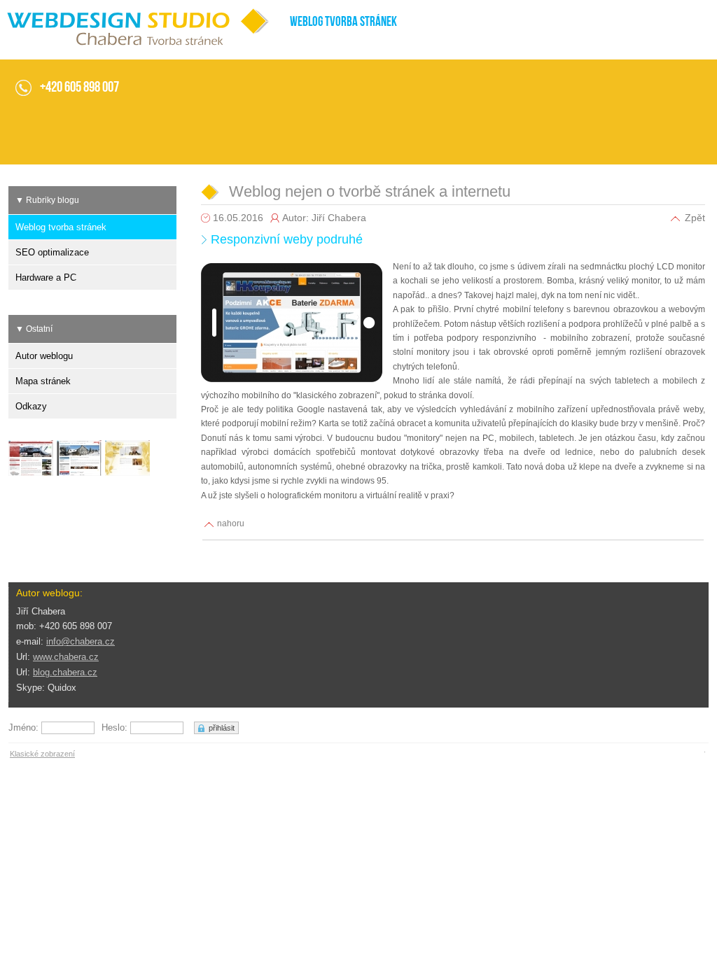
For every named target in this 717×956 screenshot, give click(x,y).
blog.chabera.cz (65, 672)
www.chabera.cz (66, 657)
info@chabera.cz (80, 641)
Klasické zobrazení (42, 754)
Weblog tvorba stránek (60, 227)
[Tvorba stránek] (32, 459)
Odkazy (31, 406)
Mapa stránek (43, 381)
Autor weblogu (44, 356)
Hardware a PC (45, 277)
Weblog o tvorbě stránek (48, 11)
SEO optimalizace (52, 252)
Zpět (695, 218)
